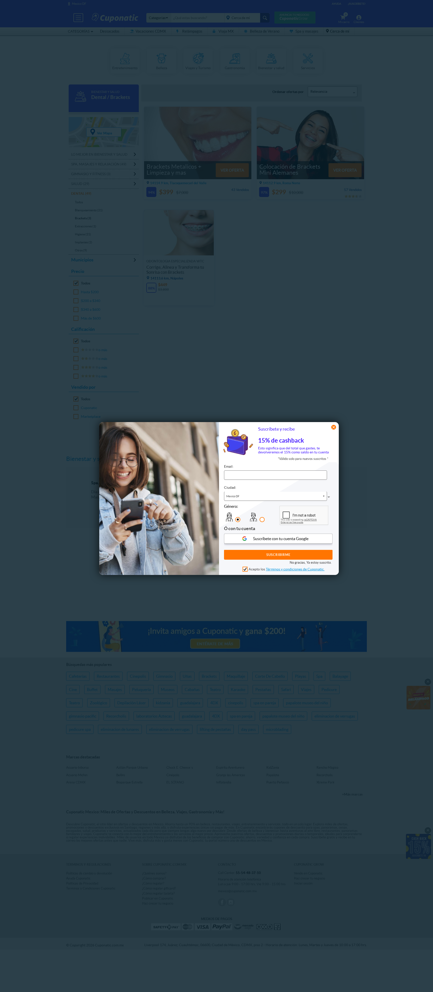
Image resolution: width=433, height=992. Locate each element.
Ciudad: (230, 488)
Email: (229, 467)
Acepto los (286, 569)
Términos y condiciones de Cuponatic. (295, 569)
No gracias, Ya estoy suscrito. (311, 563)
